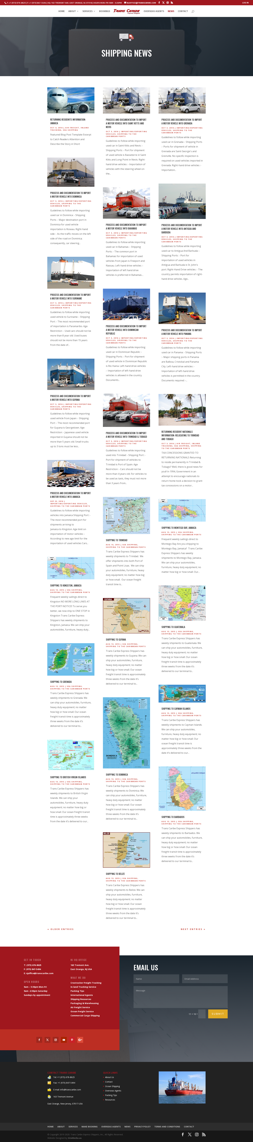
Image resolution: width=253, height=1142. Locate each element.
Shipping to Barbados (172, 817)
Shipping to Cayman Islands (175, 708)
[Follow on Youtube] (64, 1040)
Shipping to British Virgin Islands (68, 777)
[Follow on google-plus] (80, 1040)
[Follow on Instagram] (56, 1040)
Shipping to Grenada (61, 682)
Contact (183, 11)
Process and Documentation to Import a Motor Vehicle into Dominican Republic (126, 329)
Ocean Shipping (112, 1086)
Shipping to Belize (115, 874)
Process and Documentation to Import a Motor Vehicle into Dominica (70, 194)
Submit (218, 1014)
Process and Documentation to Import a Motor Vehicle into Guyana (70, 397)
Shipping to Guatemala (173, 627)
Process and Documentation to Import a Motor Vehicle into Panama (181, 332)
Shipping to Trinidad (116, 540)
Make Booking (90, 1126)
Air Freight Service (80, 1007)
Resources (110, 1099)
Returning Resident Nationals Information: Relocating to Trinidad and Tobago (180, 435)
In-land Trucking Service (83, 986)
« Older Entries (60, 929)
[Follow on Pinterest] (72, 1040)
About (72, 11)
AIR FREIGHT (72, 128)
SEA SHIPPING (70, 130)
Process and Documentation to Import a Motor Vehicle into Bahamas (126, 226)
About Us (109, 1077)
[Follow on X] (47, 1040)
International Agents (82, 995)
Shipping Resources (81, 999)
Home (61, 11)
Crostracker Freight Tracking (86, 982)
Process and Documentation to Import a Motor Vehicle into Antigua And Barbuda (181, 228)
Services (87, 11)
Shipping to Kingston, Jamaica (65, 585)
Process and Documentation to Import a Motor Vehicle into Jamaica (70, 495)
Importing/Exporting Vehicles (68, 503)
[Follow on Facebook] (39, 1040)
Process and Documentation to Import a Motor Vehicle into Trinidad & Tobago (126, 434)
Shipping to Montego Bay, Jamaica (178, 527)
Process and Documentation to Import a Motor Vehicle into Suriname (70, 296)
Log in (245, 3)
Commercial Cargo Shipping (85, 1015)
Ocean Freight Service (82, 1011)
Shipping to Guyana (116, 639)
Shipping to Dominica (117, 774)
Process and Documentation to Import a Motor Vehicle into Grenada (181, 121)
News (171, 11)
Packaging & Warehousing (85, 1003)
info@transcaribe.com (70, 1089)
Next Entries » (193, 929)
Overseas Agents (154, 11)
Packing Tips (77, 991)
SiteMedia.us (75, 1138)
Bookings (104, 11)
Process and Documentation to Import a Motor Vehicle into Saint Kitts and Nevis (126, 123)
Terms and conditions (167, 1126)
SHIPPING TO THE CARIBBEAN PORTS (65, 204)
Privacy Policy (142, 1126)
